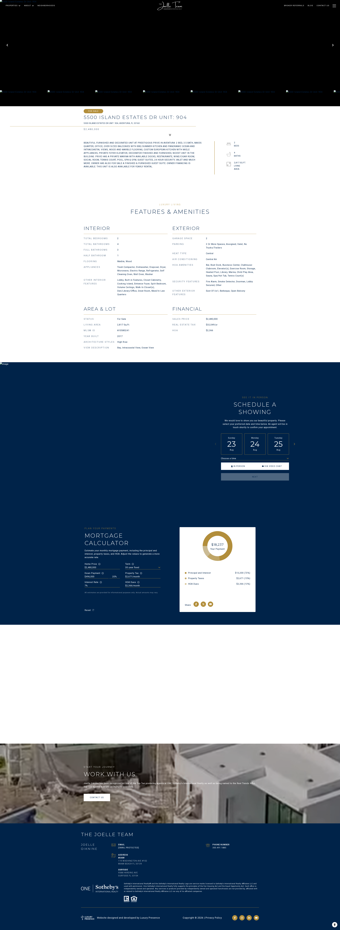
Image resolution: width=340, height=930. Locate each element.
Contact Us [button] (97, 797)
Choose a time (228, 458)
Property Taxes (196, 578)
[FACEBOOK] (234, 917)
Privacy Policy (213, 917)
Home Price (91, 564)
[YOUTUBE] (256, 917)
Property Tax (132, 573)
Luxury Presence (150, 917)
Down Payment (92, 573)
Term (127, 564)
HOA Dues (130, 582)
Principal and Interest (199, 573)
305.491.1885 (219, 848)
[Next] (294, 444)
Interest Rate (91, 582)
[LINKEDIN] (249, 917)
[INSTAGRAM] (242, 917)
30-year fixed (132, 567)
